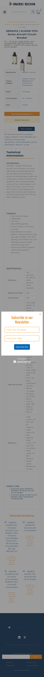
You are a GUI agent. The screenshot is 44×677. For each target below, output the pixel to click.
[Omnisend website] (22, 360)
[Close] (40, 314)
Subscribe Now (22, 347)
